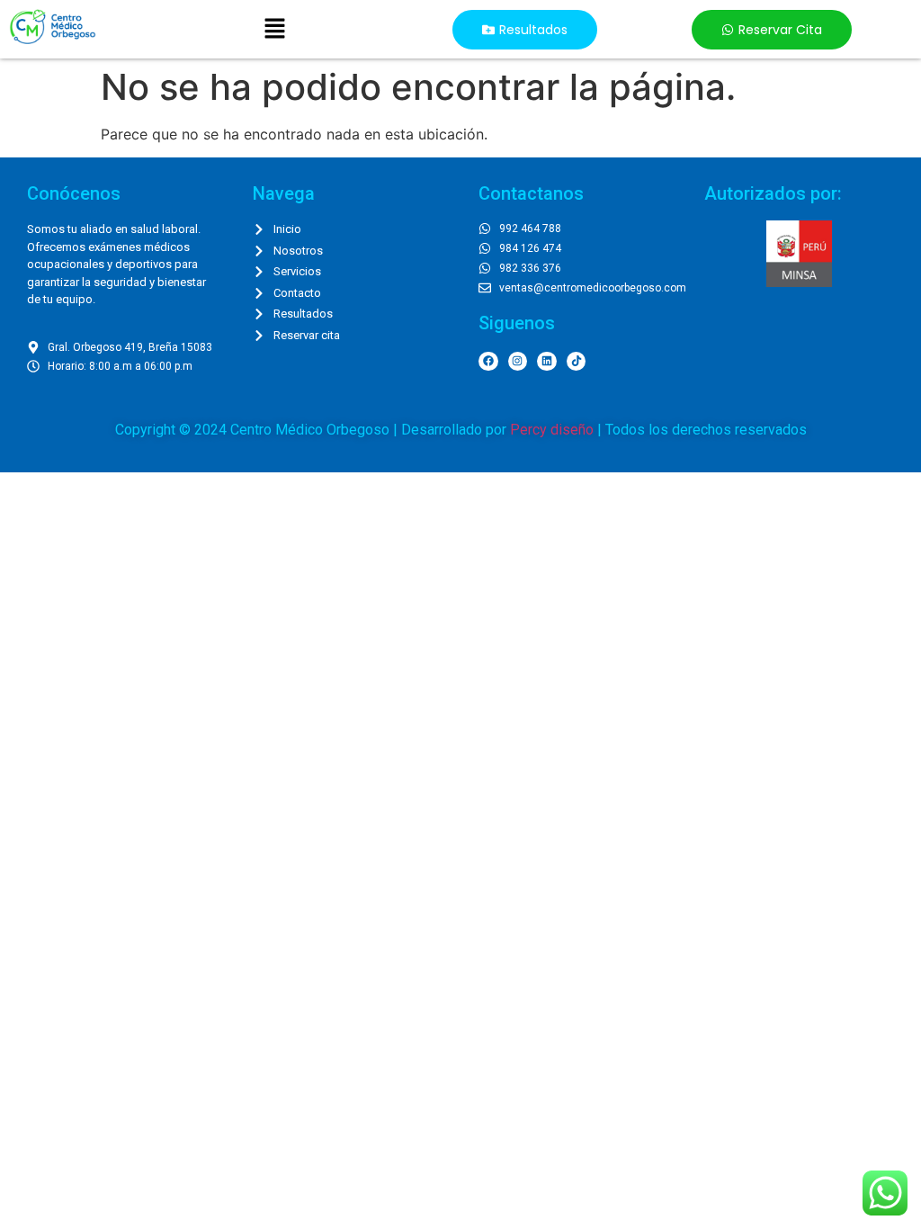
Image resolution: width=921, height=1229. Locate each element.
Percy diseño (552, 429)
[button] (274, 29)
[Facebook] (488, 362)
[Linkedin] (547, 362)
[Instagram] (518, 362)
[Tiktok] (576, 362)
